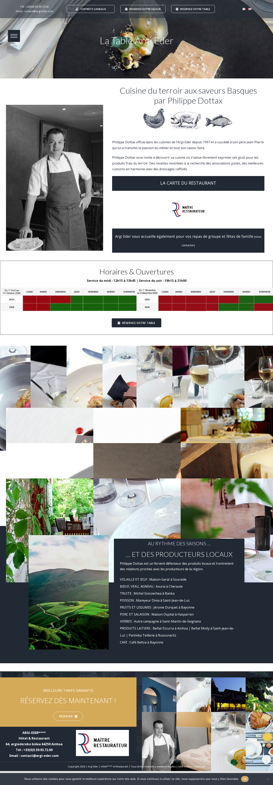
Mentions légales (166, 766)
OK (245, 778)
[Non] (268, 779)
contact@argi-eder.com (38, 11)
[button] (14, 36)
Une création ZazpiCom (191, 766)
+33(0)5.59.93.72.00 (37, 6)
